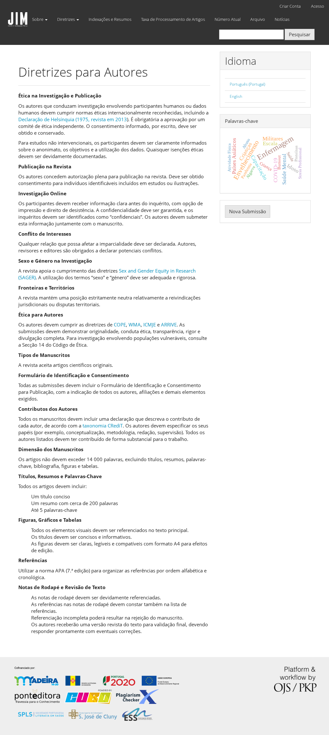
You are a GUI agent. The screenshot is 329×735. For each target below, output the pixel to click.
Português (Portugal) (247, 84)
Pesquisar (299, 34)
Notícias (282, 19)
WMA (135, 324)
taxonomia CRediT (103, 425)
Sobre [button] (38, 19)
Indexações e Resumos (110, 19)
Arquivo (257, 19)
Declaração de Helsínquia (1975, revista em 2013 (72, 119)
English (236, 96)
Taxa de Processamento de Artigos (173, 19)
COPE (120, 324)
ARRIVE (169, 324)
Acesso (317, 6)
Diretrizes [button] (66, 19)
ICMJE (149, 324)
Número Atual (228, 19)
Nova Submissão (247, 211)
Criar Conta (290, 6)
